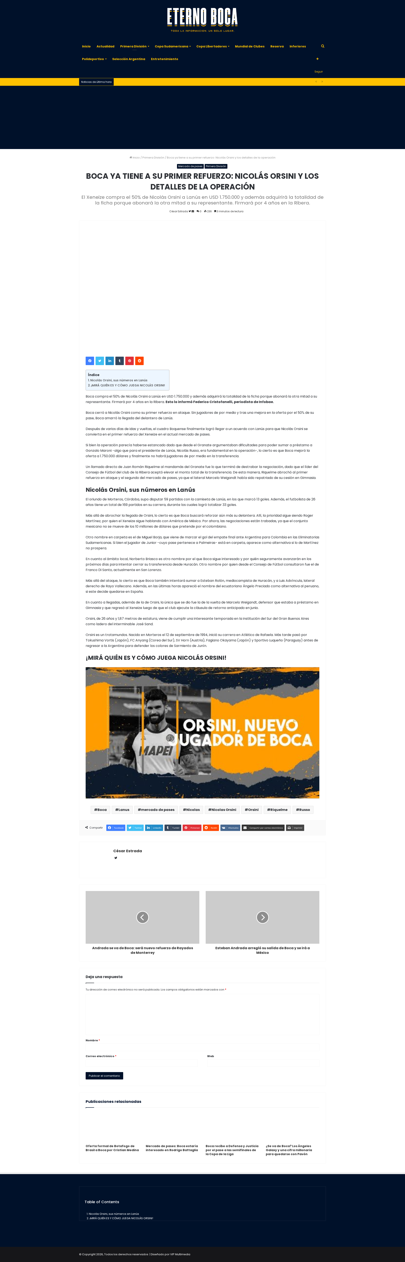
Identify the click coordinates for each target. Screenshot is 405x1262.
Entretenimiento (164, 59)
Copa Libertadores (211, 46)
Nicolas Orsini (224, 809)
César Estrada (127, 850)
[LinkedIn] (109, 361)
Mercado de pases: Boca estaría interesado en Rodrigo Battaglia (172, 1148)
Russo (304, 809)
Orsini (253, 809)
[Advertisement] (202, 117)
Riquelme (279, 809)
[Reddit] (139, 361)
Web (210, 1056)
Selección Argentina (128, 59)
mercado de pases (157, 809)
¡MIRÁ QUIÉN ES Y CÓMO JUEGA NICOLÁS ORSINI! (128, 385)
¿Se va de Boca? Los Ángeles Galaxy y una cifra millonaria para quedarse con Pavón (289, 1150)
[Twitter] (100, 361)
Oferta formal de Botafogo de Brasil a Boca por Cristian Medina (112, 1148)
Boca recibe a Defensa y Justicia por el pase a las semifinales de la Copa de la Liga (232, 1150)
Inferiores (298, 46)
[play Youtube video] (202, 732)
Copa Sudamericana (171, 46)
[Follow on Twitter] (190, 211)
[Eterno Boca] (202, 20)
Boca (102, 809)
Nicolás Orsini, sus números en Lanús (118, 380)
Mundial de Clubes (250, 46)
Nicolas (193, 809)
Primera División (133, 46)
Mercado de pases (190, 166)
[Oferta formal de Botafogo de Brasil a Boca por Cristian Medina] (112, 1127)
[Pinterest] (129, 361)
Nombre (93, 1040)
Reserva (277, 46)
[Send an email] (193, 211)
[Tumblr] (119, 361)
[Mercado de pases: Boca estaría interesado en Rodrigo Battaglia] (173, 1127)
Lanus (124, 809)
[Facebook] (90, 361)
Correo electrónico (101, 1056)
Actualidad (105, 46)
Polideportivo (93, 59)
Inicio (86, 46)
